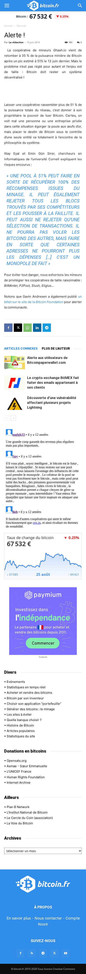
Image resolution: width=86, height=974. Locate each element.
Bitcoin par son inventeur (25, 698)
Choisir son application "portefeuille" (34, 704)
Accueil (8, 26)
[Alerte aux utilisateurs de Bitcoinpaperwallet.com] (14, 362)
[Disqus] (43, 479)
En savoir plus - (19, 918)
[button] (6, 5)
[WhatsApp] (27, 327)
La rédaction (16, 42)
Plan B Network (18, 807)
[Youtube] (65, 953)
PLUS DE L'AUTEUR (56, 348)
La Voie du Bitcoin (20, 823)
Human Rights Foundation (26, 777)
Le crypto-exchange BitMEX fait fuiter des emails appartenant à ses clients (53, 382)
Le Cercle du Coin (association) (30, 818)
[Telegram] (47, 327)
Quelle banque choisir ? (24, 720)
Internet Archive (18, 783)
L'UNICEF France (19, 771)
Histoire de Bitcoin (20, 725)
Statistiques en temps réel (26, 687)
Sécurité (21, 26)
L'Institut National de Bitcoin (27, 812)
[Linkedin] (37, 327)
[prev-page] (6, 418)
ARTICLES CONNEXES (21, 348)
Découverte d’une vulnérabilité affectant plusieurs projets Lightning (51, 402)
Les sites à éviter (19, 714)
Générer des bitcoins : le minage (31, 709)
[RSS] (32, 953)
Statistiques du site (21, 736)
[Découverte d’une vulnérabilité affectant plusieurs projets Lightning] (14, 402)
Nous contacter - (49, 918)
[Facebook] (8, 327)
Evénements (16, 682)
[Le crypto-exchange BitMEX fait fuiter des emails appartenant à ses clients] (14, 382)
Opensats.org (17, 761)
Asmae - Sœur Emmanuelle (27, 766)
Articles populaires (21, 731)
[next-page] (13, 418)
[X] (18, 327)
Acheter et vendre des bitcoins (29, 693)
